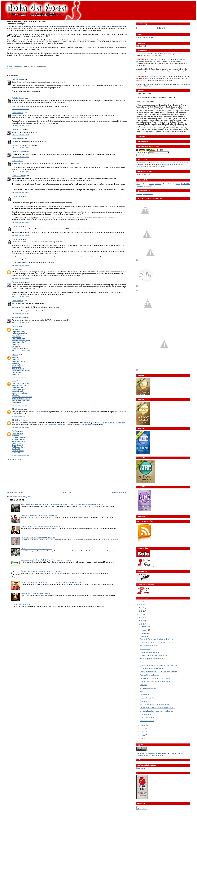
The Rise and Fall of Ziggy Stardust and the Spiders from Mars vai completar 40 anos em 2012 (52, 582)
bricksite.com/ (30, 423)
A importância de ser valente (22, 604)
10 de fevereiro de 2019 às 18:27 (21, 455)
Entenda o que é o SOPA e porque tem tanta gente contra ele (41, 571)
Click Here (92, 412)
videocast (146, 186)
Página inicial (67, 492)
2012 (141, 611)
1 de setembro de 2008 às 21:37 (20, 109)
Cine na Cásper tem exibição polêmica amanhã (155, 681)
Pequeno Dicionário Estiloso (149, 652)
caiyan (14, 381)
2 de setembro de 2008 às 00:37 (20, 265)
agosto (143, 725)
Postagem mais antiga (119, 492)
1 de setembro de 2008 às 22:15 (20, 157)
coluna (16, 68)
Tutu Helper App (37, 412)
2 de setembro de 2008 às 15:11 (20, 313)
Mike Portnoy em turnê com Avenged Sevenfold (36, 549)
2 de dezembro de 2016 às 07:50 (21, 350)
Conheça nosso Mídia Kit (144, 37)
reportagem (185, 184)
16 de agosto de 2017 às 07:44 (20, 416)
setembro (144, 636)
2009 (141, 621)
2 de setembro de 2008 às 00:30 (20, 235)
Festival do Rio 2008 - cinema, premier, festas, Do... (157, 642)
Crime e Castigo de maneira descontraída (153, 655)
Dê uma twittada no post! (16, 66)
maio (142, 735)
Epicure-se (143, 701)
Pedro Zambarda (17, 79)
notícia (171, 183)
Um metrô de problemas (148, 688)
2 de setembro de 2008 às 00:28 (20, 222)
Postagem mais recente (15, 492)
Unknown (15, 269)
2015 (141, 601)
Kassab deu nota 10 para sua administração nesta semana (40, 526)
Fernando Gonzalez (18, 129)
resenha (139, 186)
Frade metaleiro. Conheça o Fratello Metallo (35, 593)
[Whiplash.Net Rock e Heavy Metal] (137, 287)
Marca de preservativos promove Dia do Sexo (155, 704)
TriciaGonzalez (17, 409)
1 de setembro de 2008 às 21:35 (20, 94)
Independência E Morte (147, 698)
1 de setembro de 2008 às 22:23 (20, 192)
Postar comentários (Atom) (22, 497)
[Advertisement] (24, 476)
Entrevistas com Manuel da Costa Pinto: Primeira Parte (158, 672)
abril (142, 738)
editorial (151, 184)
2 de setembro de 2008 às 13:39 (20, 278)
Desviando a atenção (16, 24)
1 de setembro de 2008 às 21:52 (20, 134)
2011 (141, 614)
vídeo (151, 186)
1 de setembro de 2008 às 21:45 (20, 125)
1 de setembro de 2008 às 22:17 (20, 171)
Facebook (152, 166)
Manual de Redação (143, 174)
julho (142, 728)
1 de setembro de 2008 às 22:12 (20, 147)
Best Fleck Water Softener (86, 424)
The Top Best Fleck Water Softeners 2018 (111, 423)
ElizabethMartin (17, 420)
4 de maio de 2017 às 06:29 (19, 405)
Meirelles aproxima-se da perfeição (151, 658)
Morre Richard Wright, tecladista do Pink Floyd (155, 678)
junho (143, 732)
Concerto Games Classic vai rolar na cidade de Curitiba (39, 515)
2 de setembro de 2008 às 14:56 (20, 296)
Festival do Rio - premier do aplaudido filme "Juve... (157, 639)
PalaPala (15, 431)
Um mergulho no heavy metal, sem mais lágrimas (156, 711)
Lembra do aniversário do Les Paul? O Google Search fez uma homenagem (46, 560)
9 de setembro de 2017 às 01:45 (20, 427)
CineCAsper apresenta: (147, 717)
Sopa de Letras (145, 649)
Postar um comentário (14, 459)
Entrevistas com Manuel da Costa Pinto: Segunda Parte (158, 665)
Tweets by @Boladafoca (144, 194)
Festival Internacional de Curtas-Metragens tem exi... (157, 708)
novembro (144, 630)
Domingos (143, 685)
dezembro (144, 627)
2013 (141, 608)
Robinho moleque (146, 714)
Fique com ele (144, 695)
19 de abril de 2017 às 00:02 (19, 377)
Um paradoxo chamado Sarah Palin (151, 668)
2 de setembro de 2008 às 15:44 (20, 322)
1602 (141, 691)
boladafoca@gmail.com (167, 164)
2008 (141, 624)
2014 (141, 604)
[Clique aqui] (141, 46)
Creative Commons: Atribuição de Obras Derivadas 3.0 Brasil (160, 754)
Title (69, 423)
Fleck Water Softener (55, 424)
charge (138, 184)
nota (164, 183)
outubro (143, 633)
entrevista (158, 184)
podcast (177, 184)
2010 (141, 617)
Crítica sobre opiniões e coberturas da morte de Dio (38, 538)
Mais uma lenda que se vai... (149, 645)
